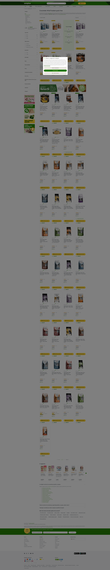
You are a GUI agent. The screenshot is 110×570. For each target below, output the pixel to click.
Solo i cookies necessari (55, 73)
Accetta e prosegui (55, 70)
